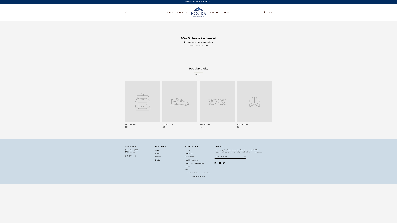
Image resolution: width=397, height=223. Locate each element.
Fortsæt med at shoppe (198, 45)
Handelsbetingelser (192, 160)
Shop (170, 12)
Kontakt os (189, 153)
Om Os (226, 12)
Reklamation (189, 157)
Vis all (198, 74)
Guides (187, 166)
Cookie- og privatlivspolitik (194, 163)
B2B (186, 170)
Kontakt (215, 12)
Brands (180, 12)
